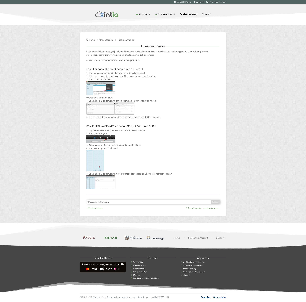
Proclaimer (206, 297)
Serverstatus (219, 297)
